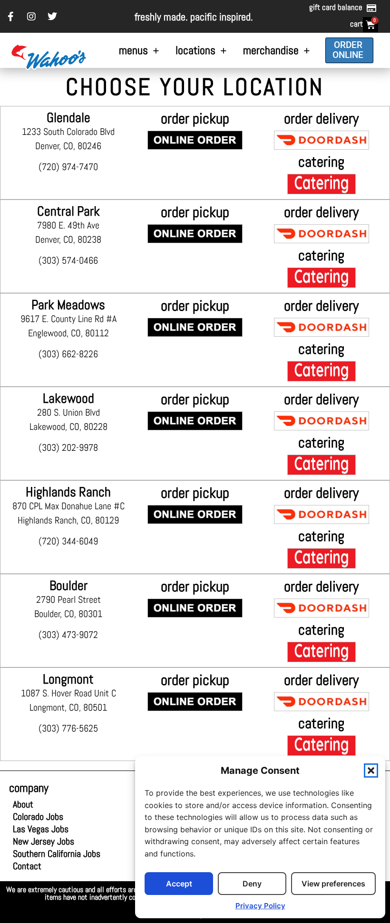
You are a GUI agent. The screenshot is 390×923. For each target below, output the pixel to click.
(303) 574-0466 (68, 260)
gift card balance (335, 7)
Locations (195, 50)
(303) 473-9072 (68, 634)
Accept (179, 883)
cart (356, 24)
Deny (252, 883)
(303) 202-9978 (68, 447)
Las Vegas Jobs (46, 829)
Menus (133, 50)
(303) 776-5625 (68, 728)
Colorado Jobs (38, 816)
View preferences (333, 883)
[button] (371, 770)
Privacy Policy (260, 905)
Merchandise (271, 50)
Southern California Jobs (56, 853)
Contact (27, 866)
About (23, 804)
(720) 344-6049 (68, 541)
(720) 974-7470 (68, 167)
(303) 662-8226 (68, 354)
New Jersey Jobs (43, 841)
